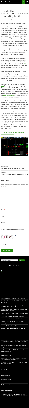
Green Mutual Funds (6, 379)
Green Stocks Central (7, 2)
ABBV (2, 86)
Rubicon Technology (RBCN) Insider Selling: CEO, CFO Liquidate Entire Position (13, 346)
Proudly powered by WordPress (7, 406)
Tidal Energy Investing (6, 384)
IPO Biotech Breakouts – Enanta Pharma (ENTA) (12, 316)
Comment (4, 190)
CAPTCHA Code (5, 244)
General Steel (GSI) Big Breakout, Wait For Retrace (13, 298)
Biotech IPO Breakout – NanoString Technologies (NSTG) (14, 173)
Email (2, 216)
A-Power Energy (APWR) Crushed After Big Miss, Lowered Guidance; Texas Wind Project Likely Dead (14, 341)
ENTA (25, 63)
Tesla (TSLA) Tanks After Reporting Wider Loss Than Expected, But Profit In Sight (13, 329)
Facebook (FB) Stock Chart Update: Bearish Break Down (14, 325)
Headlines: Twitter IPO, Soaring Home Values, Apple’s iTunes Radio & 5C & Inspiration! (13, 305)
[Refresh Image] (15, 235)
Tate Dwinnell (7, 19)
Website (3, 222)
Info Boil (3, 382)
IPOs (2, 8)
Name (3, 209)
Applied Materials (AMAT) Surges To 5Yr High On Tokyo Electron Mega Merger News (14, 310)
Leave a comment (16, 19)
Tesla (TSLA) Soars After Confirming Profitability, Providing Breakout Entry (12, 322)
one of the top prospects (9, 95)
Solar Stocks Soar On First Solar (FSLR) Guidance (12, 167)
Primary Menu (27, 2)
